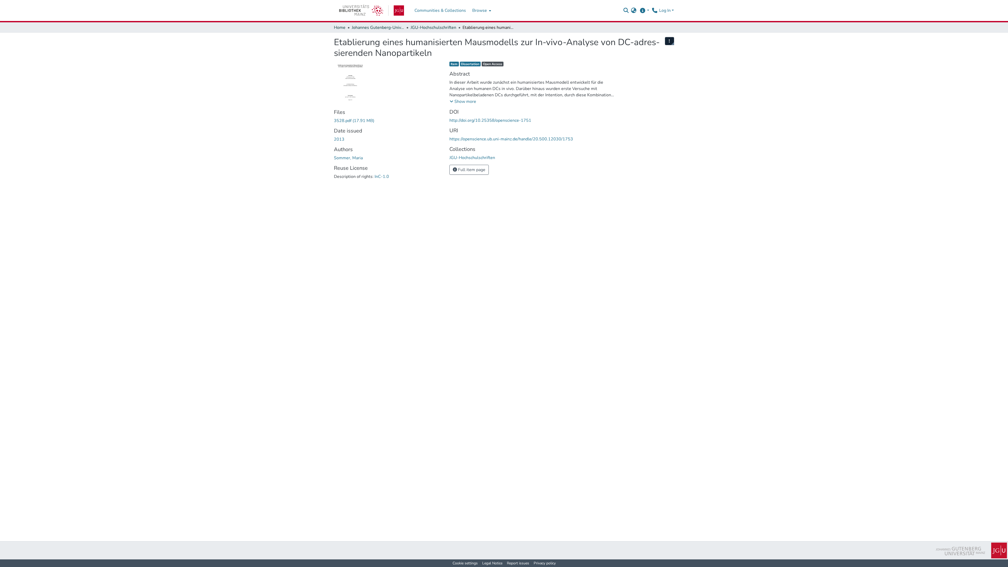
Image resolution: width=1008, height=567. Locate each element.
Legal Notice (492, 563)
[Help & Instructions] (644, 10)
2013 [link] (339, 139)
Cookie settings (465, 563)
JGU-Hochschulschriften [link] (433, 27)
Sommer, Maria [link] (348, 158)
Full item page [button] (471, 170)
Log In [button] (665, 10)
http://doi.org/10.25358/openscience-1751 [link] (490, 120)
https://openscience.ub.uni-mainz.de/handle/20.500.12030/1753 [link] (511, 139)
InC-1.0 (382, 176)
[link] (371, 10)
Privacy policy (545, 563)
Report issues (518, 563)
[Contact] (654, 10)
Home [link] (339, 27)
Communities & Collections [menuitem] (440, 10)
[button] (626, 10)
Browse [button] (479, 10)
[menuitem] (481, 10)
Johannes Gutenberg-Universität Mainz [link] (378, 27)
